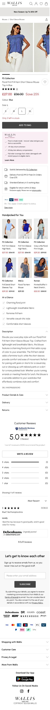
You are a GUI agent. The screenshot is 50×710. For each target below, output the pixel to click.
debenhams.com (13, 535)
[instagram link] (21, 691)
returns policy (36, 190)
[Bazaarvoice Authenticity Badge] (25, 428)
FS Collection (8, 78)
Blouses (4, 19)
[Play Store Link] (25, 679)
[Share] (46, 19)
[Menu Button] (3, 3)
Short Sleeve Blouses (17, 19)
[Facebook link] (28, 691)
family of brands (11, 597)
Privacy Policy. (37, 603)
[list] (25, 49)
